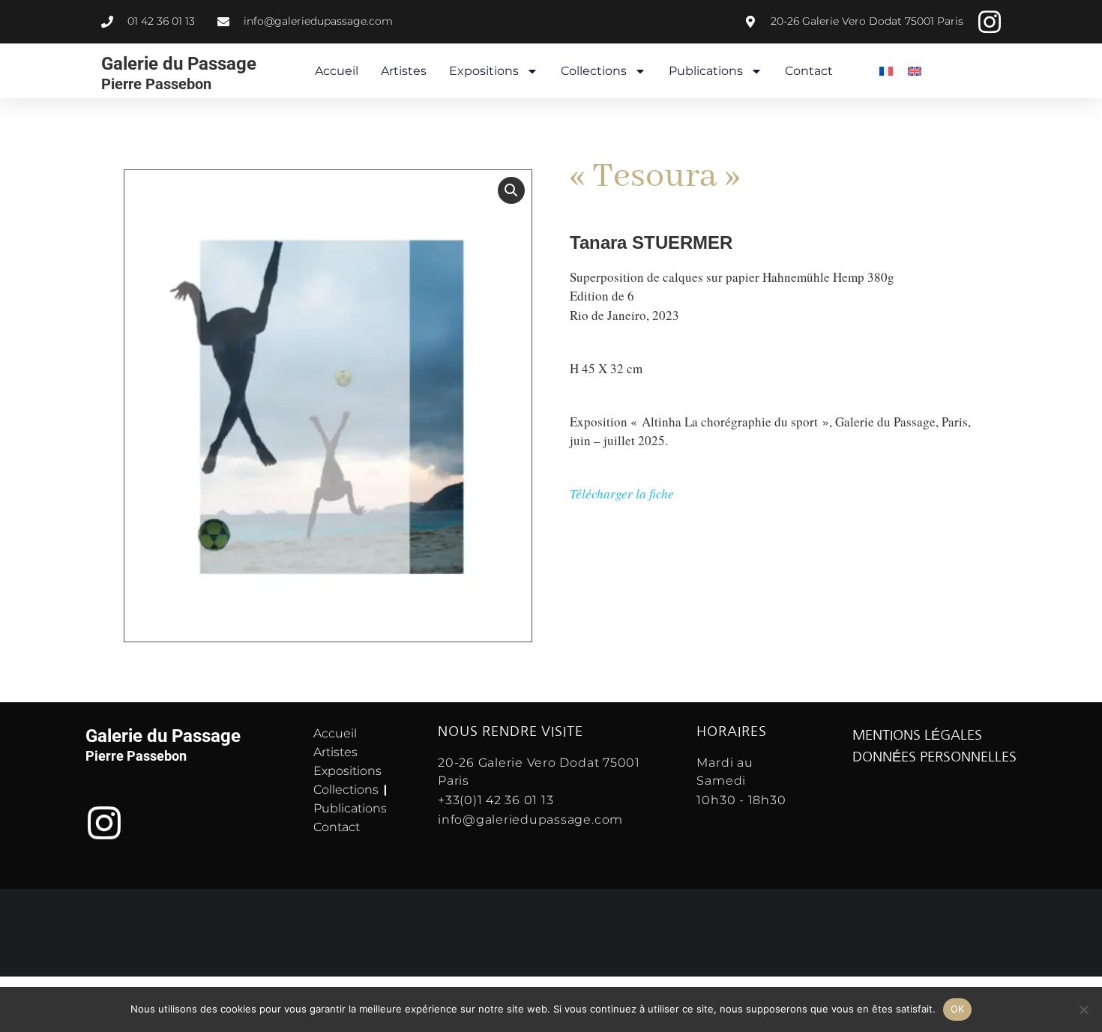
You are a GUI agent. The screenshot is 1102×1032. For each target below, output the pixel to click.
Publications (706, 71)
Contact (809, 71)
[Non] (1083, 1009)
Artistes (404, 71)
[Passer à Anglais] (914, 71)
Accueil (336, 71)
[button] (511, 190)
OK (958, 1009)
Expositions (484, 71)
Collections (594, 71)
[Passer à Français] (886, 71)
